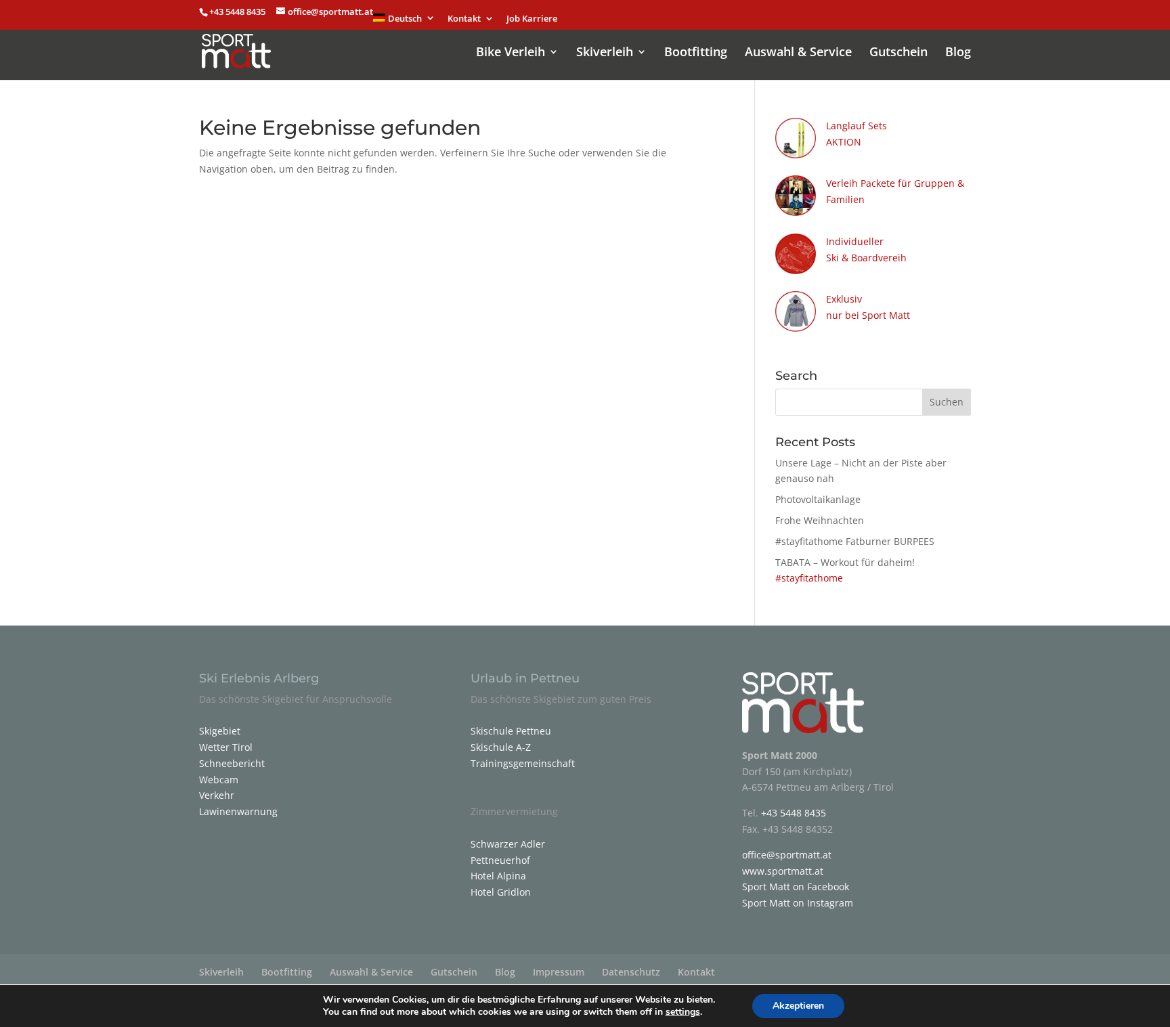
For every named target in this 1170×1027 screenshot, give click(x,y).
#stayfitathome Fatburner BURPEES (854, 541)
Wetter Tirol (226, 747)
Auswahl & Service (798, 53)
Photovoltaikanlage (818, 499)
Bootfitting (695, 53)
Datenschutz (631, 971)
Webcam (218, 779)
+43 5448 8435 (238, 11)
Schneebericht (232, 763)
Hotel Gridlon (501, 892)
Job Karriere (531, 19)
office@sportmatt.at (786, 854)
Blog (958, 53)
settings (683, 1012)
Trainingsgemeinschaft (523, 763)
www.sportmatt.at (782, 871)
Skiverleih (604, 53)
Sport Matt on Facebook (795, 886)
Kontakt (464, 19)
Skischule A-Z (501, 747)
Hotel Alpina (498, 875)
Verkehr (216, 795)
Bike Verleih (510, 53)
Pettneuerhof (500, 860)
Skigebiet (219, 730)
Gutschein (898, 53)
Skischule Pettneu (511, 730)
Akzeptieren (798, 1005)
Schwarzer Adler (508, 843)
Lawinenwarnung (238, 811)
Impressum (558, 971)
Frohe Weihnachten (819, 520)
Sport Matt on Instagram (797, 902)
